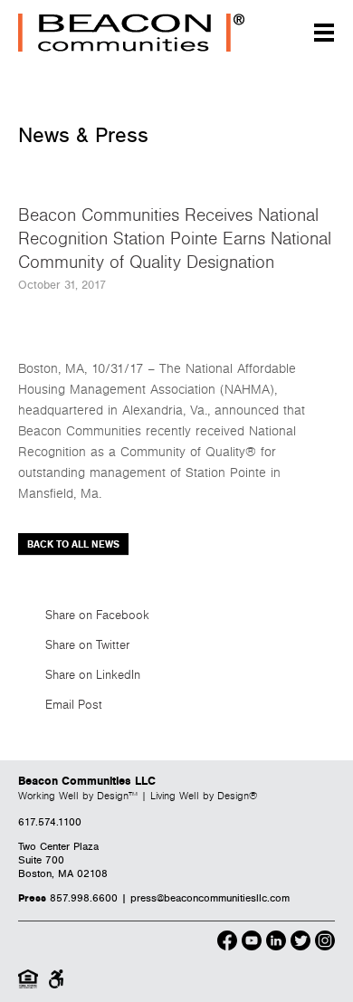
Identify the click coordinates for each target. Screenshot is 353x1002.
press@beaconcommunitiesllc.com (210, 898)
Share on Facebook (97, 615)
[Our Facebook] (227, 943)
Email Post (73, 705)
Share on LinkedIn (92, 675)
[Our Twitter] (300, 943)
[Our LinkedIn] (276, 943)
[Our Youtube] (252, 943)
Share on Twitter (87, 645)
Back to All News (73, 544)
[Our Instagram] (325, 943)
